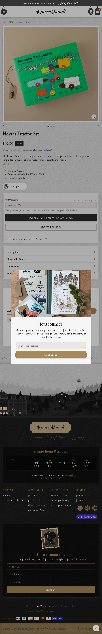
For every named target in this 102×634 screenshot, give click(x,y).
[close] (87, 274)
